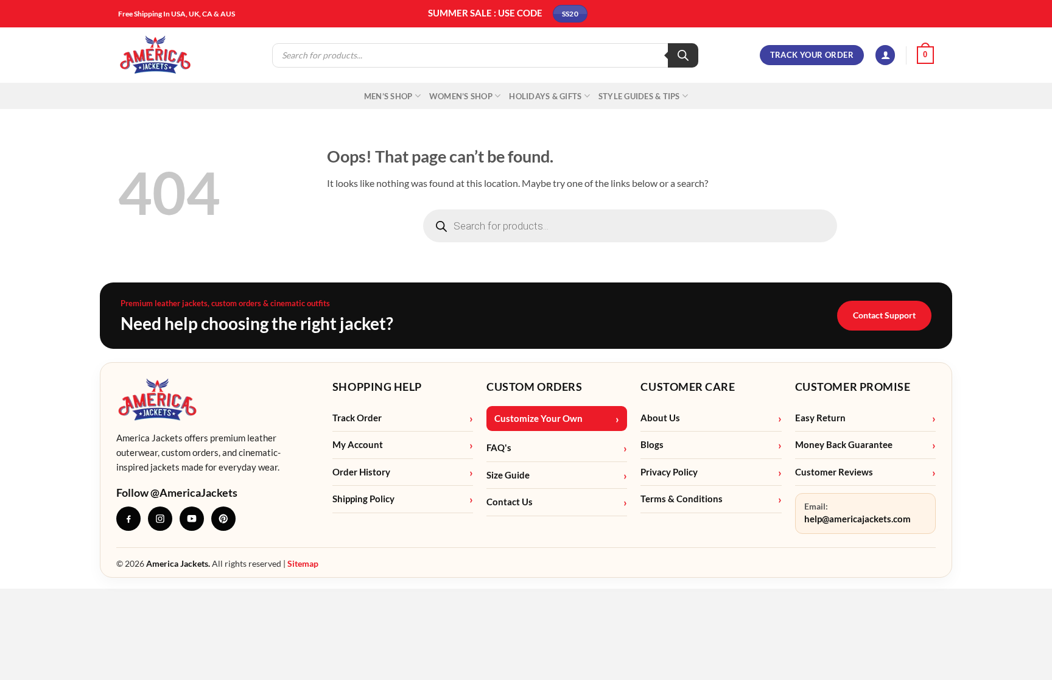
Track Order (357, 418)
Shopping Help (377, 386)
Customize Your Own (538, 418)
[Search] (683, 55)
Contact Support (884, 315)
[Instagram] (160, 518)
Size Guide (508, 475)
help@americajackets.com (857, 519)
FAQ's (498, 448)
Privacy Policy (669, 472)
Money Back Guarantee (843, 445)
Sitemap (302, 563)
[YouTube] (192, 518)
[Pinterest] (223, 518)
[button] (885, 55)
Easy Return (820, 418)
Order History (361, 472)
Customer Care (687, 386)
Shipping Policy (363, 499)
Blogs (652, 445)
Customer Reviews (834, 472)
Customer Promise (853, 386)
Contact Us (509, 502)
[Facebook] (128, 518)
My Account (357, 445)
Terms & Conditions (681, 499)
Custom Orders (534, 386)
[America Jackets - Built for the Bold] (155, 55)
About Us (660, 418)
